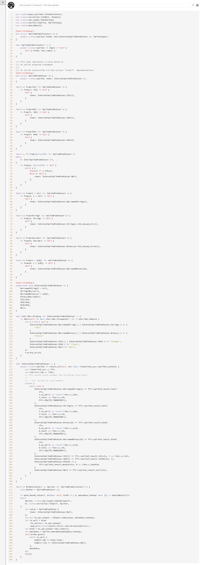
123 (10, 355)
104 (10, 302)
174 (10, 498)
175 (10, 501)
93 (11, 271)
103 (10, 299)
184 (10, 526)
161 (10, 461)
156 (10, 448)
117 (10, 338)
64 (11, 190)
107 (10, 310)
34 (11, 106)
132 (10, 380)
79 (11, 232)
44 (11, 134)
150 (10, 431)
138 (10, 397)
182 (10, 520)
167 (10, 478)
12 (11, 45)
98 (11, 285)
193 (10, 551)
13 (11, 48)
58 (11, 173)
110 (10, 319)
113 (10, 327)
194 (10, 554)
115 (10, 333)
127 (10, 366)
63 (11, 187)
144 (10, 414)
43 (11, 132)
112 (10, 324)
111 (10, 322)
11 (11, 42)
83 (11, 243)
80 (11, 235)
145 (10, 417)
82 (11, 241)
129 (10, 372)
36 (11, 112)
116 (10, 336)
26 (11, 84)
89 (11, 260)
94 (11, 274)
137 (10, 394)
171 (10, 489)
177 (10, 506)
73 (11, 215)
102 (10, 296)
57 (11, 171)
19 (11, 64)
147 (10, 422)
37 (11, 115)
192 (10, 548)
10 (11, 39)
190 (10, 543)
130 (10, 375)
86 (11, 252)
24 (11, 78)
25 (11, 81)
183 (10, 523)
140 (10, 403)
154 (10, 442)
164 (10, 470)
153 (10, 439)
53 (11, 159)
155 (10, 445)
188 (10, 537)
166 (10, 475)
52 (11, 157)
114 (10, 330)
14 (11, 50)
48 (11, 145)
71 (11, 210)
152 (10, 436)
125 (10, 361)
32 (11, 101)
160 (10, 459)
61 (11, 182)
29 (11, 92)
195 (10, 557)
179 (10, 512)
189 (10, 540)
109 (10, 316)
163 (10, 467)
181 (10, 517)
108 (10, 313)
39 (11, 120)
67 (11, 199)
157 (10, 450)
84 (11, 246)
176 (10, 503)
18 (11, 62)
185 (10, 529)
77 (11, 227)
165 (10, 473)
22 (11, 73)
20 (11, 67)
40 (11, 123)
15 (11, 53)
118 (10, 341)
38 (11, 118)
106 (10, 308)
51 (11, 154)
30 (11, 95)
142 (10, 408)
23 (11, 76)
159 (10, 456)
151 (10, 434)
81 (11, 238)
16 (11, 56)
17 (11, 59)
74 (11, 218)
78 (11, 229)
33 (11, 104)
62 (11, 185)
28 (11, 90)
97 (11, 283)
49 (11, 148)
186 (10, 531)
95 (11, 277)
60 (11, 179)
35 (11, 109)
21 (11, 70)
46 (11, 140)
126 (10, 364)
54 (11, 162)
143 (10, 411)
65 (11, 193)
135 (10, 389)
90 (11, 263)
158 (10, 453)
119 (10, 344)
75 (11, 221)
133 (10, 383)
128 (10, 369)
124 (10, 358)
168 (10, 481)
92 (11, 269)
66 (11, 196)
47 (11, 143)
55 (11, 165)
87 (11, 255)
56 (11, 168)
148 (10, 425)
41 (11, 126)
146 (10, 420)
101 (10, 294)
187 (10, 534)
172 (10, 492)
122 (10, 352)
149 (10, 428)
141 (10, 406)
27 (11, 87)
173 (10, 495)
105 (10, 305)
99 (11, 288)
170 (10, 487)
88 (11, 257)
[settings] (197, 5)
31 (11, 98)
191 (10, 545)
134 (10, 386)
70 (11, 207)
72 (11, 213)
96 (11, 280)
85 (11, 249)
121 (10, 350)
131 (10, 378)
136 (10, 392)
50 (11, 151)
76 (11, 224)
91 (11, 266)
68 (11, 201)
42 (11, 129)
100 (10, 291)
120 (10, 347)
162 (10, 464)
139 (10, 400)
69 (11, 204)
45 (11, 137)
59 (11, 176)
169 (10, 484)
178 (10, 509)
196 (10, 559)
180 (10, 515)
